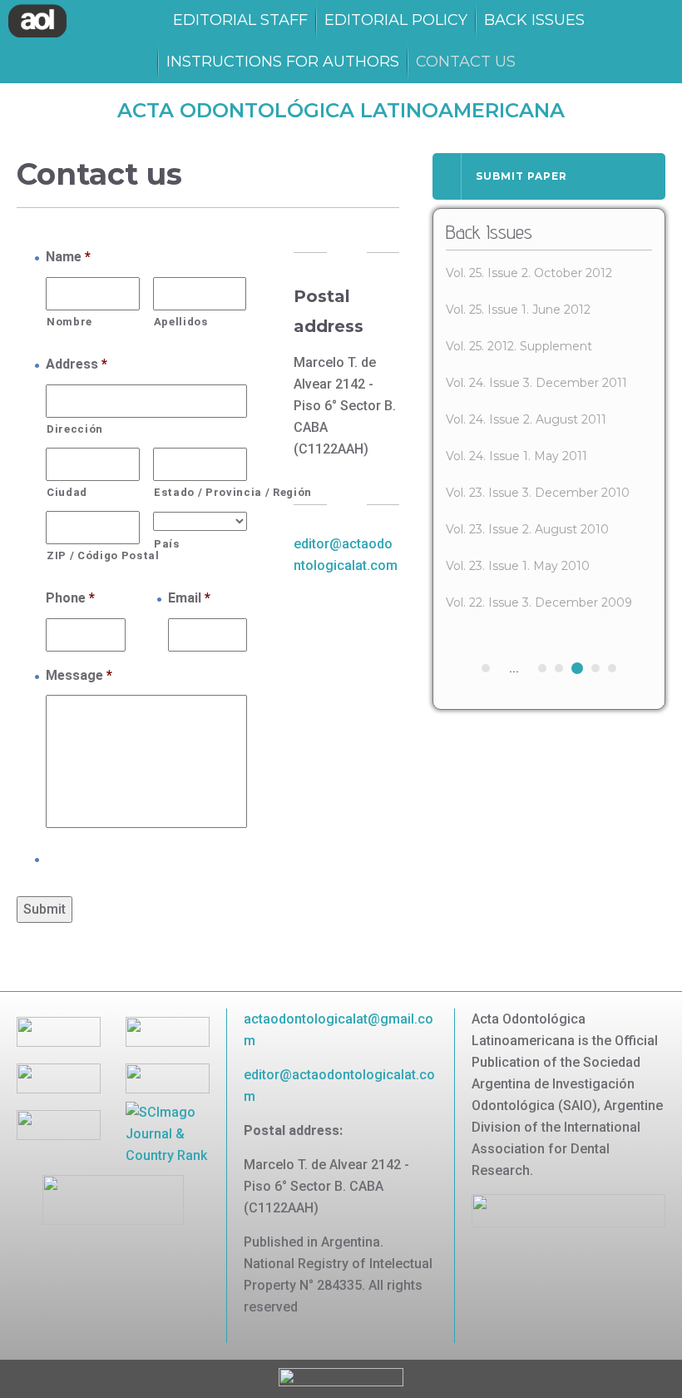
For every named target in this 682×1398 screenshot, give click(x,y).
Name (68, 257)
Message (79, 675)
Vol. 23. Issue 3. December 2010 (538, 492)
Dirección (75, 429)
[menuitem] (240, 21)
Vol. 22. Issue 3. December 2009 (539, 602)
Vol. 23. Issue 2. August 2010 (527, 529)
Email (189, 598)
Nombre (69, 321)
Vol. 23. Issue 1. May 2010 (518, 565)
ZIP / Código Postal (93, 555)
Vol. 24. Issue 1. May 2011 (516, 456)
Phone (70, 598)
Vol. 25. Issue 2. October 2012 (529, 272)
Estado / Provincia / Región (200, 492)
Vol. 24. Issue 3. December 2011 (536, 382)
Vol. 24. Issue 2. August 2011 (526, 419)
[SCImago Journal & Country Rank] (168, 1133)
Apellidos (181, 321)
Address (76, 364)
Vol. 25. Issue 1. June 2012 (518, 309)
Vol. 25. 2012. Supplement (519, 346)
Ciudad (67, 492)
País (167, 544)
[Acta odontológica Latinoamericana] (37, 21)
